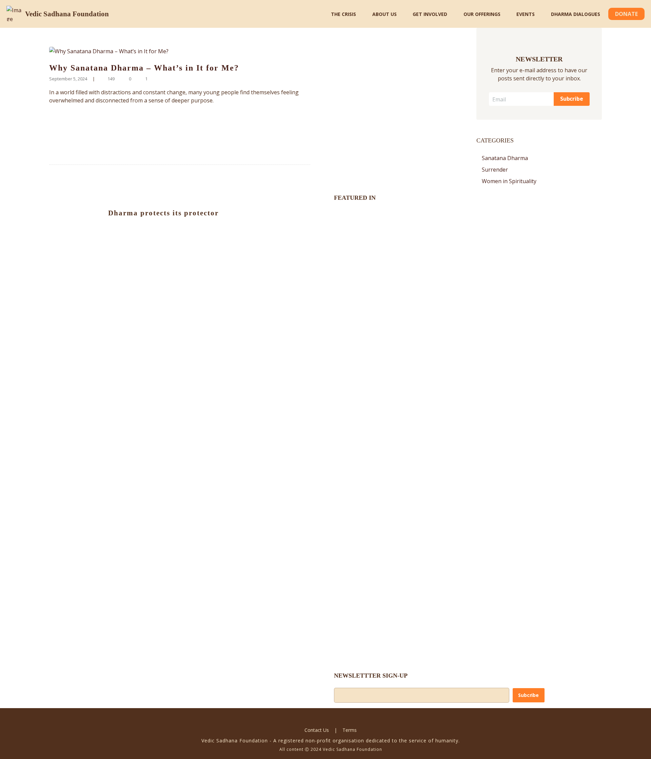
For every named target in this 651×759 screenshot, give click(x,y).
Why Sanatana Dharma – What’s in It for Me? (144, 67)
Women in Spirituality (509, 181)
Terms (349, 730)
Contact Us (316, 730)
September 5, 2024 (68, 79)
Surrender (495, 169)
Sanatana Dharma (505, 158)
